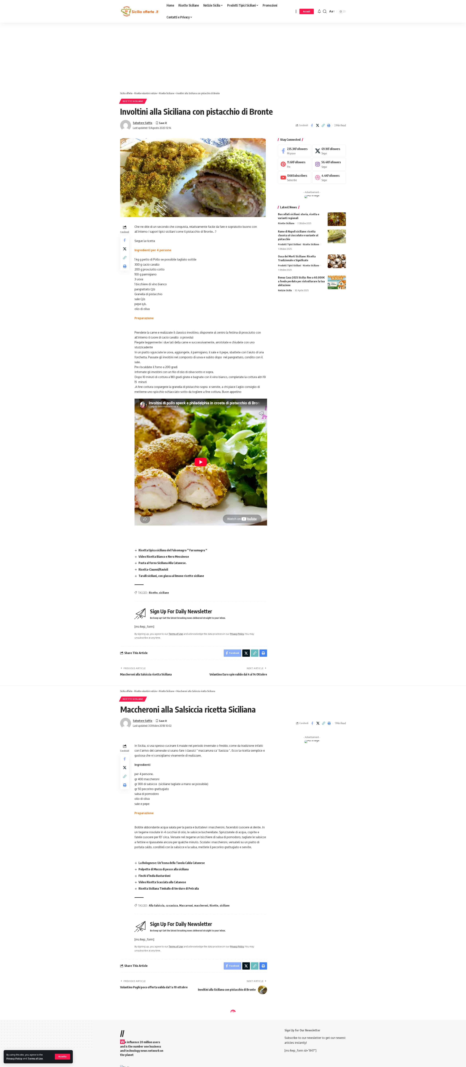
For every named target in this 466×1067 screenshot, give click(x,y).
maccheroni (201, 905)
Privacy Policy (14, 1058)
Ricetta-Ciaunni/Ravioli (153, 569)
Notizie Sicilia (285, 290)
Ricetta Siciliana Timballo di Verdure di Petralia (169, 888)
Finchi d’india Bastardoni (154, 876)
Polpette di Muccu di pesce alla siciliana (164, 869)
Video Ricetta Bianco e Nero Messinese (164, 556)
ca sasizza (172, 905)
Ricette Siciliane (133, 101)
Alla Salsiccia (156, 905)
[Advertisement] (92, 58)
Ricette (153, 592)
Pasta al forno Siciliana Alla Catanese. (163, 563)
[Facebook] (294, 151)
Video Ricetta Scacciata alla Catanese (162, 882)
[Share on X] (317, 125)
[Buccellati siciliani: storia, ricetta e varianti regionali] (337, 219)
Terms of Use (35, 1058)
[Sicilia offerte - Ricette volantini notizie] (140, 11)
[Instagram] (329, 164)
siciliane (164, 592)
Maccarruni (186, 905)
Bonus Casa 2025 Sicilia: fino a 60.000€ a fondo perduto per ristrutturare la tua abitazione (301, 281)
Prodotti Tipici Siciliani (289, 244)
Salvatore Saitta (142, 122)
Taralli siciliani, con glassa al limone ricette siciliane (171, 576)
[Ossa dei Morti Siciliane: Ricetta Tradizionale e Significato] (337, 261)
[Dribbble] (329, 177)
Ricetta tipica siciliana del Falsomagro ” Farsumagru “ (173, 550)
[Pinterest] (294, 164)
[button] (62, 1057)
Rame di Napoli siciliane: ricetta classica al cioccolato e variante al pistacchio (298, 235)
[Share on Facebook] (311, 125)
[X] (329, 151)
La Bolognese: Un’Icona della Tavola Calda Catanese (172, 863)
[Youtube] (294, 177)
